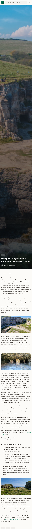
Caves (3, 255)
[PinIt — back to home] (2, 2)
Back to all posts (7, 273)
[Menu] (29, 2)
